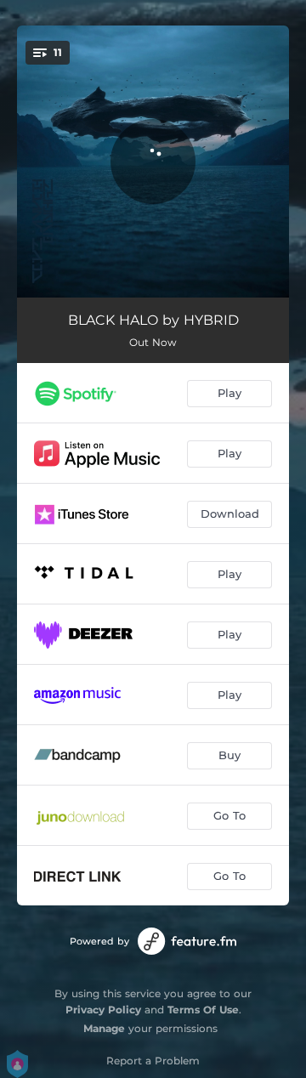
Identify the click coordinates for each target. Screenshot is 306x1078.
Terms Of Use (203, 1009)
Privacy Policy (103, 1009)
